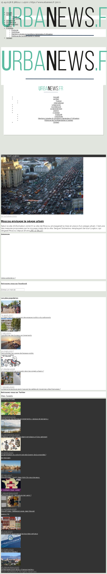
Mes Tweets (7, 396)
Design (9, 26)
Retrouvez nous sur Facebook (14, 284)
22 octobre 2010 (9, 216)
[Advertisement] (53, 146)
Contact (9, 38)
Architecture (11, 22)
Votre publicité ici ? (8, 278)
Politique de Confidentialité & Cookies (25, 36)
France (14, 17)
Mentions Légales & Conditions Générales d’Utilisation (32, 34)
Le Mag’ (9, 15)
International (16, 18)
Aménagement (12, 24)
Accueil (9, 13)
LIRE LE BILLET (36, 231)
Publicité (14, 30)
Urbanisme (10, 20)
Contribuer (15, 32)
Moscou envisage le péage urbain (22, 221)
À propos (9, 28)
